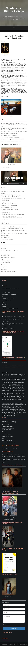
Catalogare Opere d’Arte (8, 137)
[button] (14, 178)
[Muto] (23, 183)
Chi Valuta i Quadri (6, 135)
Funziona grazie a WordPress (7, 644)
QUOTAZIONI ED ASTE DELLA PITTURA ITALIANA (13, 191)
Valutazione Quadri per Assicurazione (10, 203)
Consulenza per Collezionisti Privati (9, 205)
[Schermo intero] (25, 183)
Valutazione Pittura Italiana (14, 10)
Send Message (14, 628)
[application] (14, 178)
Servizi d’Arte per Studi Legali (8, 207)
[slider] (13, 183)
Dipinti (3, 193)
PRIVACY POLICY (6, 212)
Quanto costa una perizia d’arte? (9, 139)
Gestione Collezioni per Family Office (10, 209)
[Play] (3, 183)
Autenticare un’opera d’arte (8, 141)
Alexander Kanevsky (19, 459)
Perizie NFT (4, 211)
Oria (17, 644)
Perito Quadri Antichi (6, 202)
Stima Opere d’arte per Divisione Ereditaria (11, 196)
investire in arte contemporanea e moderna (11, 195)
